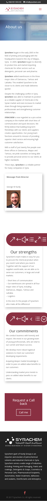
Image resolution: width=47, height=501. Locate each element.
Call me (23, 412)
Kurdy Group (25, 454)
